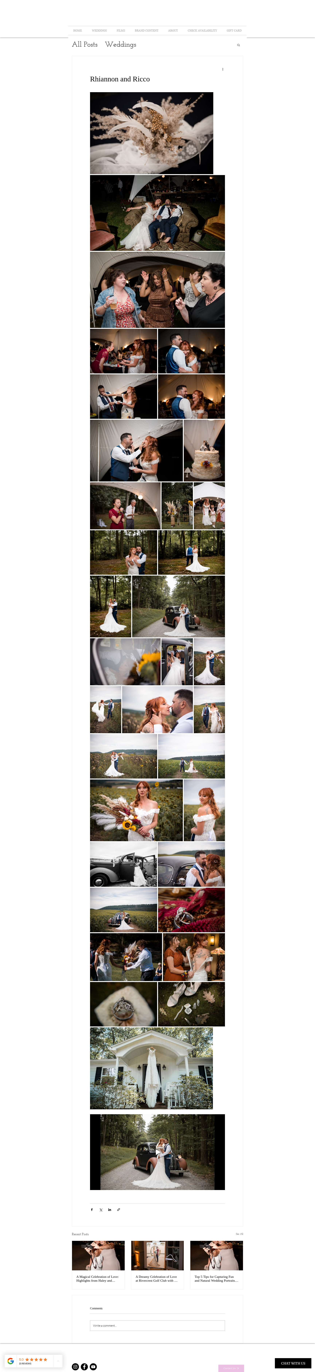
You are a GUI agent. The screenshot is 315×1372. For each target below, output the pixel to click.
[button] (238, 44)
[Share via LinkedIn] (109, 1209)
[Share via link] (118, 1209)
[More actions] (223, 69)
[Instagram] (75, 1366)
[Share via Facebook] (92, 1209)
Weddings (120, 44)
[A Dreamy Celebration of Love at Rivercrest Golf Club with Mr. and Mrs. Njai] (157, 1255)
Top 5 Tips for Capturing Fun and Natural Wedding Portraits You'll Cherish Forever (215, 1279)
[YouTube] (93, 1366)
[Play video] (157, 1152)
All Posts (85, 44)
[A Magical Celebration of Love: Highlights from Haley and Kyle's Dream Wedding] (98, 1255)
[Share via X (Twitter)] (100, 1209)
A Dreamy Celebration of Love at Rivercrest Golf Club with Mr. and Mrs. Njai (157, 1279)
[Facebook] (84, 1366)
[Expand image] (151, 133)
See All (239, 1234)
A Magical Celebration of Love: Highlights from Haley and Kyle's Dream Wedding (97, 1279)
